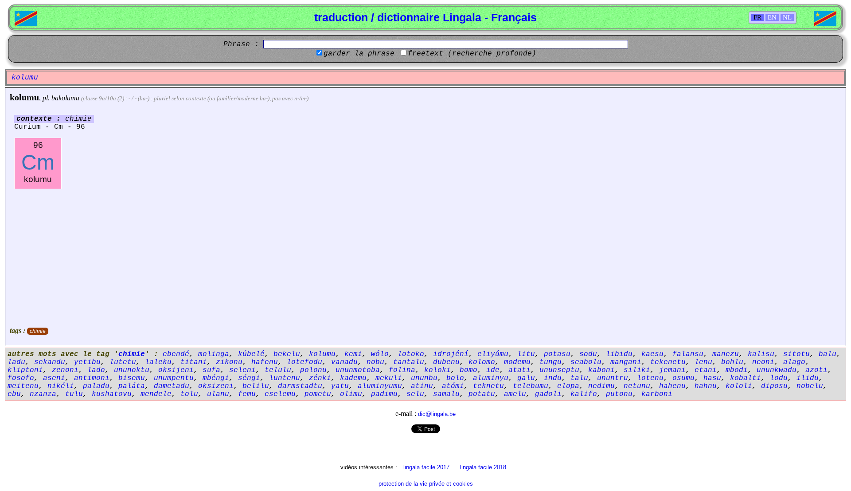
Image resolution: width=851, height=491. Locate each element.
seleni (242, 370)
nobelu (809, 386)
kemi (353, 354)
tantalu (408, 362)
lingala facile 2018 (483, 467)
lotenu (650, 378)
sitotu (796, 354)
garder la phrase (359, 54)
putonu (619, 394)
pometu (317, 394)
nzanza (43, 394)
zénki (320, 378)
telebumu (530, 386)
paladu (96, 386)
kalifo (583, 394)
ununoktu (131, 370)
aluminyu (490, 378)
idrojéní (450, 354)
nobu (375, 362)
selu (415, 394)
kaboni (601, 370)
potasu (557, 354)
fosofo (21, 378)
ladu (16, 362)
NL (787, 17)
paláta (131, 386)
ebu (14, 394)
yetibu (87, 362)
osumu (683, 378)
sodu (588, 354)
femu (247, 394)
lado (96, 370)
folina (402, 370)
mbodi (737, 370)
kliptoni (25, 370)
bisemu (131, 378)
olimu (351, 394)
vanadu (344, 362)
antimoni (91, 378)
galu (526, 378)
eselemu (280, 394)
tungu (550, 362)
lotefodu (304, 362)
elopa (568, 386)
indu (553, 378)
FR (757, 17)
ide (493, 370)
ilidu (807, 378)
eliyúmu (492, 354)
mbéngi (216, 378)
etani (706, 370)
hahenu (672, 386)
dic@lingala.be (437, 414)
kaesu (652, 354)
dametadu (171, 386)
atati (519, 370)
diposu (774, 386)
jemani (672, 370)
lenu (703, 362)
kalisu (761, 354)
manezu (725, 354)
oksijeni (176, 370)
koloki (437, 370)
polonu (313, 370)
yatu (340, 386)
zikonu (229, 362)
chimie (38, 331)
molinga (213, 354)
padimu (384, 394)
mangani (625, 362)
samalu (446, 394)
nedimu (601, 386)
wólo (380, 354)
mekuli (388, 378)
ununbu (424, 378)
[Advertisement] (425, 256)
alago (794, 362)
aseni (54, 378)
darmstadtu (300, 386)
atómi (453, 386)
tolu (189, 394)
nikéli (60, 386)
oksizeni (216, 386)
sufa (211, 370)
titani (193, 362)
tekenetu (668, 362)
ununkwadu (776, 370)
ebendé (176, 354)
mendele (156, 394)
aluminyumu (380, 386)
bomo (468, 370)
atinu (422, 386)
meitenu (23, 386)
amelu (515, 394)
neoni (763, 362)
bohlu (732, 362)
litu (526, 354)
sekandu (49, 362)
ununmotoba (358, 370)
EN (772, 17)
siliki (637, 370)
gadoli (548, 394)
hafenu (264, 362)
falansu (687, 354)
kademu (353, 378)
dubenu (446, 362)
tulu (74, 394)
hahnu (706, 386)
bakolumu (65, 98)
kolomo (481, 362)
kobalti (745, 378)
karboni (656, 394)
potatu (481, 394)
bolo (455, 378)
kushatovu (112, 394)
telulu (278, 370)
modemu (517, 362)
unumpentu (174, 378)
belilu (255, 386)
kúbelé (251, 354)
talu (579, 378)
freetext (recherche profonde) (472, 54)
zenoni (65, 370)
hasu (712, 378)
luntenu (284, 378)
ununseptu (559, 370)
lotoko (411, 354)
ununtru (612, 378)
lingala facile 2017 (426, 467)
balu (827, 354)
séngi (249, 378)
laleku (158, 362)
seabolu (585, 362)
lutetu (122, 362)
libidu (619, 354)
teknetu (488, 386)
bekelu (286, 354)
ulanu (218, 394)
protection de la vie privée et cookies (426, 483)
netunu (637, 386)
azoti (816, 370)
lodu (779, 378)
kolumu (24, 97)
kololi (739, 386)
